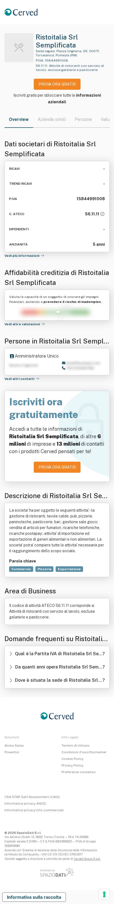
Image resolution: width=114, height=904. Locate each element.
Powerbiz (11, 752)
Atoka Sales (14, 745)
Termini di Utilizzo (75, 745)
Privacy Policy (72, 765)
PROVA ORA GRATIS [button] (57, 84)
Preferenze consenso (78, 772)
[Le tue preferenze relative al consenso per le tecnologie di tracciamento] (104, 894)
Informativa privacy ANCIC (25, 803)
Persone (83, 119)
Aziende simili (52, 119)
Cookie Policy (72, 759)
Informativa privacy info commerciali (34, 810)
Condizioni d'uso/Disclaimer (84, 752)
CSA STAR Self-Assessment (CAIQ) (32, 797)
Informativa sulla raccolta (34, 897)
